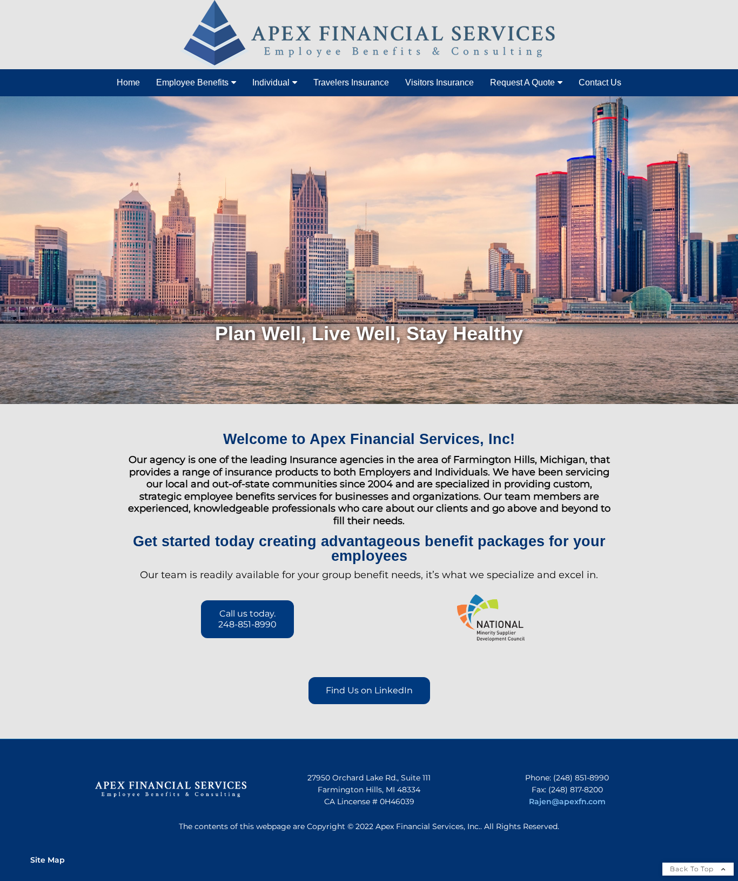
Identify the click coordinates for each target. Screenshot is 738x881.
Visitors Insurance (439, 82)
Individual (271, 82)
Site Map (47, 860)
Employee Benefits (192, 82)
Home (128, 82)
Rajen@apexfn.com (567, 801)
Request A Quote (522, 82)
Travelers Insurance (351, 82)
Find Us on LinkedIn (369, 690)
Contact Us (600, 82)
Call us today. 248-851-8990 (247, 619)
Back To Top (693, 869)
